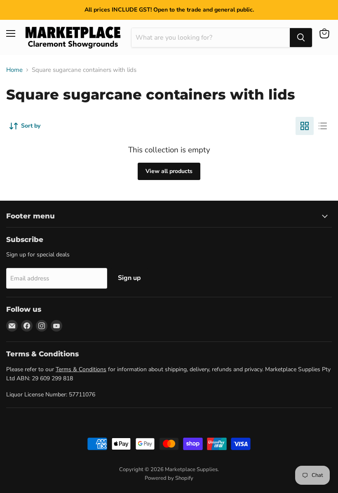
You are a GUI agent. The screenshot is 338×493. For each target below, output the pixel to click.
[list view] (323, 126)
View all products (169, 171)
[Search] (301, 37)
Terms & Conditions (81, 369)
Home (14, 69)
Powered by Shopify (169, 478)
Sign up (129, 277)
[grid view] (305, 126)
